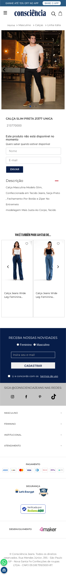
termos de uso (49, 376)
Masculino (24, 25)
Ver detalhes (12, 308)
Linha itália (54, 25)
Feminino (26, 344)
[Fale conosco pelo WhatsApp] (4, 562)
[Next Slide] (58, 267)
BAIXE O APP (52, 3)
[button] (53, 13)
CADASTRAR (33, 366)
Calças (39, 25)
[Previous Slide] (8, 267)
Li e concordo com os (35, 376)
